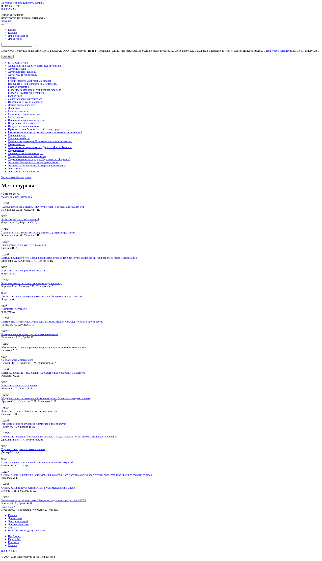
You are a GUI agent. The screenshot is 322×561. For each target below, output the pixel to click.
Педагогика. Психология (22, 123)
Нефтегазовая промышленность (26, 120)
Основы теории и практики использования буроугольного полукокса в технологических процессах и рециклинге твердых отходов (76, 474)
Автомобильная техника (22, 71)
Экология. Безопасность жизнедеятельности (33, 162)
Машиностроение (18, 111)
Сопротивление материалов (17, 359)
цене (18, 196)
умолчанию (8, 196)
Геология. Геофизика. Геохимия (26, 92)
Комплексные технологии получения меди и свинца (31, 283)
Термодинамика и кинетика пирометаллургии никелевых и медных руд (42, 206)
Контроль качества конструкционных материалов (29, 334)
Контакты (28, 2)
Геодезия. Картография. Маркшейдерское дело (34, 89)
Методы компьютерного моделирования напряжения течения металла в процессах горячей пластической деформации (69, 257)
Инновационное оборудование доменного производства (33, 423)
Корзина (6, 20)
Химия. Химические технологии (27, 156)
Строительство (16, 144)
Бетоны (12, 77)
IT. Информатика (18, 62)
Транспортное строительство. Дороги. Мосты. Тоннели (40, 147)
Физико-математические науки (25, 153)
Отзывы (39, 2)
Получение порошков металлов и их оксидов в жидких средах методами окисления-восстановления (59, 436)
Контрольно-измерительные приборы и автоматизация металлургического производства (52, 321)
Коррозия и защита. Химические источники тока (29, 411)
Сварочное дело (17, 135)
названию (27, 196)
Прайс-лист (14, 536)
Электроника (15, 168)
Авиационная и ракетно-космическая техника (34, 65)
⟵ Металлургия (21, 177)
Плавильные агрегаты (14, 308)
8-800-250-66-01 (10, 8)
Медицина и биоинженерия (24, 114)
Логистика (14, 108)
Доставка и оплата (11, 2)
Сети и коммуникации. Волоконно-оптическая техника (40, 141)
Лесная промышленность (22, 105)
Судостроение (16, 150)
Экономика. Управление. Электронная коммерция (37, 165)
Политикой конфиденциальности (285, 50)
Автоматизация (17, 68)
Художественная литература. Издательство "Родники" (39, 159)
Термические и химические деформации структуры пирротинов (38, 232)
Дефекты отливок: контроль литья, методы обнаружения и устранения (41, 296)
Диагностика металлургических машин (24, 245)
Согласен (7, 56)
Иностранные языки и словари (25, 102)
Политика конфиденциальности (26, 530)
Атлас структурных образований (20, 219)
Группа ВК (14, 539)
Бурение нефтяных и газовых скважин (30, 80)
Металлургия (15, 117)
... (10, 506)
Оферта (12, 527)
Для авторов (15, 38)
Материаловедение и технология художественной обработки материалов (43, 372)
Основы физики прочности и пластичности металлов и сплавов (38, 487)
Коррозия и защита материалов (19, 385)
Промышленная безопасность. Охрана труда (33, 129)
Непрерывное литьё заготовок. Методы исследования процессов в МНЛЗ (43, 500)
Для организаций (18, 35)
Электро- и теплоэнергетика (24, 171)
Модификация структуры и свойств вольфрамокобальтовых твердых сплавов (45, 398)
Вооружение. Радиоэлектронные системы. (32, 83)
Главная (12, 29)
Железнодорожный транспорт (25, 98)
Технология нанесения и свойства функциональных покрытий (37, 462)
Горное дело (15, 95)
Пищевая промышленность (23, 126)
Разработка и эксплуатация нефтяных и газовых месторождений (45, 132)
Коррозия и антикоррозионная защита (23, 270)
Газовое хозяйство (18, 86)
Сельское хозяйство (19, 138)
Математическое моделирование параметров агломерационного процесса (43, 347)
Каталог (12, 32)
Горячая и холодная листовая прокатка (23, 449)
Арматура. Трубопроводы (23, 74)
